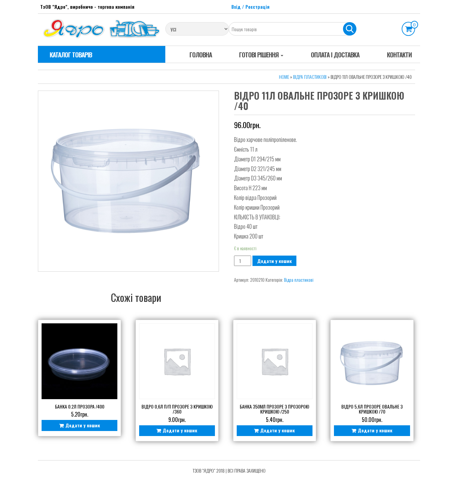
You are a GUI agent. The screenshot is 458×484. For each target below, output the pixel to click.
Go (349, 29)
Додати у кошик (274, 260)
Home (284, 76)
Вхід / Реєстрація (250, 6)
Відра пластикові (310, 76)
